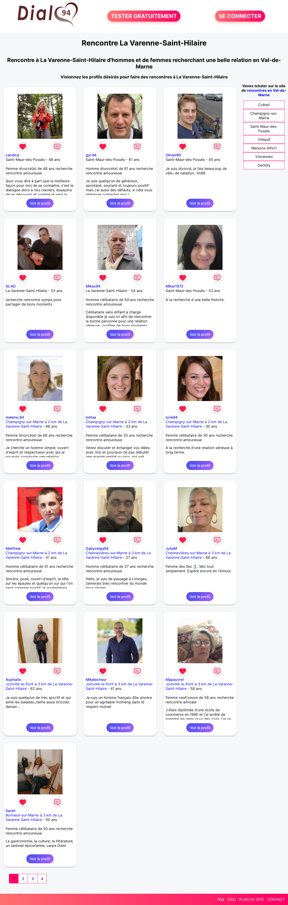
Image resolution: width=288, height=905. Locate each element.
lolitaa (91, 417)
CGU (231, 899)
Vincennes (264, 156)
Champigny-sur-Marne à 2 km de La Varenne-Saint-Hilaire (36, 424)
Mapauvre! (175, 679)
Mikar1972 (174, 286)
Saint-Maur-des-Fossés (264, 128)
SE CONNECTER (240, 16)
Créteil (264, 105)
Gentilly (264, 165)
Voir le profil (40, 203)
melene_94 (15, 417)
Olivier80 (173, 155)
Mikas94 (93, 286)
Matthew (13, 548)
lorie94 (172, 417)
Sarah (11, 810)
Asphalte (13, 679)
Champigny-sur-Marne (264, 115)
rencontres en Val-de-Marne (266, 92)
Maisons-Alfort (264, 148)
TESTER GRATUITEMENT (144, 16)
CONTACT (276, 899)
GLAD (11, 286)
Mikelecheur (96, 679)
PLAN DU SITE (251, 899)
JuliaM (171, 548)
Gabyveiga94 (97, 548)
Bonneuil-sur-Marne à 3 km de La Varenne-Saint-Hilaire (34, 817)
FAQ (220, 899)
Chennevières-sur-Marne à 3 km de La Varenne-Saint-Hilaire (118, 555)
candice (12, 155)
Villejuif (264, 139)
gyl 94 (91, 155)
